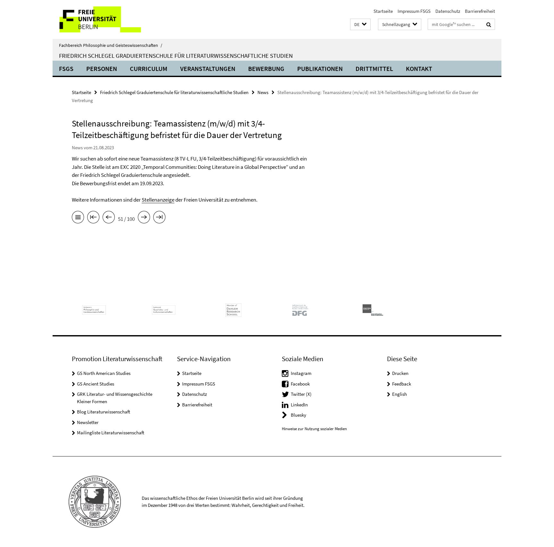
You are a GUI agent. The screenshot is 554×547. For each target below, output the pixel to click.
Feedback (401, 384)
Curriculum (148, 69)
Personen (101, 69)
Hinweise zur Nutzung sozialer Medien (314, 428)
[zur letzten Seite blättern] (159, 218)
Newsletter (87, 422)
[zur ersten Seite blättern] (93, 218)
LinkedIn (299, 405)
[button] (360, 24)
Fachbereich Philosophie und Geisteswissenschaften (110, 45)
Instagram (301, 373)
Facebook (300, 384)
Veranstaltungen (207, 69)
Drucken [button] (400, 373)
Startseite (383, 11)
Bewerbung (266, 69)
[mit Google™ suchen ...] (489, 24)
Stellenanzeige (158, 199)
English (399, 394)
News (262, 92)
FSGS (66, 69)
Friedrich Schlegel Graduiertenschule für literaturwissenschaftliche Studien (176, 55)
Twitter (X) (301, 394)
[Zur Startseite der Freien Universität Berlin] (106, 19)
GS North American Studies (103, 373)
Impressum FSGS (414, 11)
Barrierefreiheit (480, 11)
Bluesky (298, 415)
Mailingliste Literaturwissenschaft (110, 433)
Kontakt (419, 69)
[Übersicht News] (78, 218)
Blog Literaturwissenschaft (103, 412)
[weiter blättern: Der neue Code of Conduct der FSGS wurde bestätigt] (144, 218)
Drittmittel (374, 69)
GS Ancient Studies (95, 384)
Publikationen (320, 69)
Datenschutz (447, 11)
